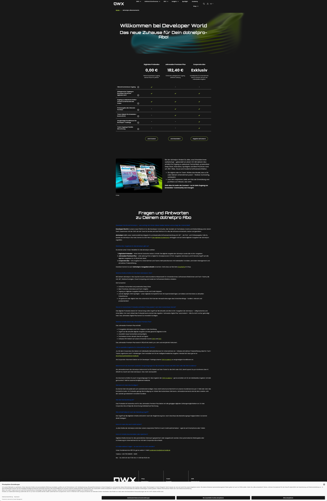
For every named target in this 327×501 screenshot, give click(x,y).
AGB (192, 479)
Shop (194, 6)
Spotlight (185, 1)
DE (211, 4)
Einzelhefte (181, 267)
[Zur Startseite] (125, 480)
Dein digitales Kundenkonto (161, 238)
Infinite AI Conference (151, 1)
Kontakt (168, 481)
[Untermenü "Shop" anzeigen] (197, 6)
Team (168, 479)
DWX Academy (166, 360)
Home (118, 10)
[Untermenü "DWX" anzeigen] (140, 1)
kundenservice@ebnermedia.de (159, 450)
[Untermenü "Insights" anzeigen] (178, 1)
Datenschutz (195, 481)
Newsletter (145, 481)
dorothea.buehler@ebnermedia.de (127, 356)
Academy (195, 1)
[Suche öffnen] (204, 3)
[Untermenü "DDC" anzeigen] (167, 1)
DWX (137, 1)
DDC (165, 1)
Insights (174, 1)
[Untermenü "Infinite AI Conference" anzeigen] (159, 1)
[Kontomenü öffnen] (207, 3)
